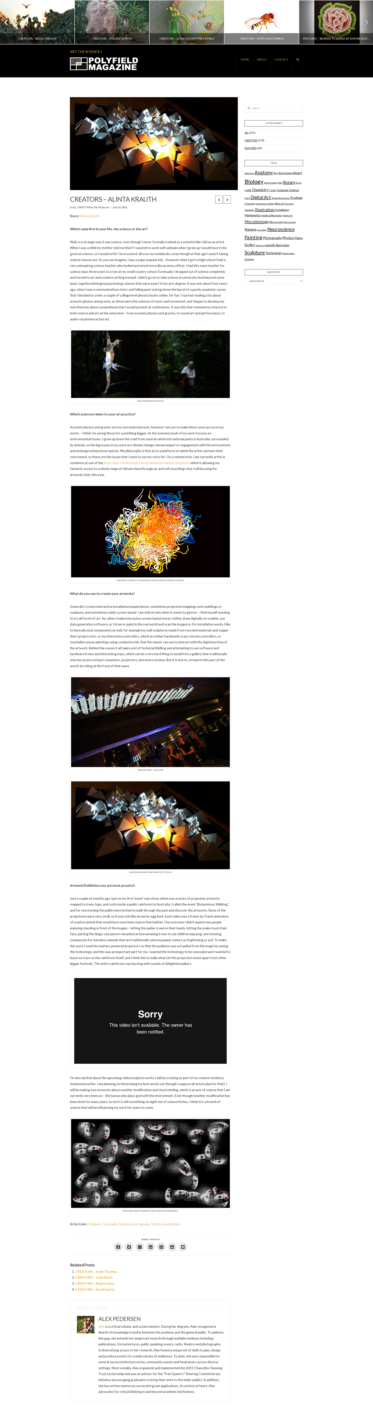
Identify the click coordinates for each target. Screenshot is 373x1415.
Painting (253, 237)
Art (276, 173)
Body (280, 183)
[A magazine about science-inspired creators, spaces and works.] (104, 63)
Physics (288, 238)
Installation (282, 210)
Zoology (249, 259)
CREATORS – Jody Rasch (94, 1277)
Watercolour (288, 253)
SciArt (250, 245)
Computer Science (287, 190)
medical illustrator (271, 215)
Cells (248, 190)
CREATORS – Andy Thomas (96, 1272)
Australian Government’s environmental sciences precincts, (147, 463)
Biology (254, 181)
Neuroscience (281, 229)
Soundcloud (171, 1224)
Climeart (94, 1224)
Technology (273, 253)
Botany (289, 182)
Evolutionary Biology (265, 203)
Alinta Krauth (90, 216)
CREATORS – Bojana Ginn (94, 1283)
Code (272, 190)
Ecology (296, 197)
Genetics (289, 203)
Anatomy (264, 172)
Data (247, 198)
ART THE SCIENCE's (86, 51)
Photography (272, 238)
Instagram (141, 1224)
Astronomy (285, 173)
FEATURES (251, 148)
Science (260, 245)
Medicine (288, 215)
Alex (101, 1326)
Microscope (276, 222)
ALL (74, 207)
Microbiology (257, 221)
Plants (299, 238)
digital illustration (280, 198)
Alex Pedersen (101, 207)
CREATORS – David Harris (94, 1289)
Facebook (125, 1224)
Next (364, 22)
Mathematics (253, 215)
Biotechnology (270, 183)
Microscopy (290, 222)
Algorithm (249, 173)
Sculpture (255, 252)
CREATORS (84, 207)
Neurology (262, 230)
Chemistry (260, 190)
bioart (297, 173)
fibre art (279, 203)
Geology (249, 210)
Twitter (155, 1224)
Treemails (109, 1224)
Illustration (265, 209)
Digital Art (260, 197)
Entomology (250, 203)
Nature (250, 229)
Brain (299, 183)
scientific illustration (276, 245)
